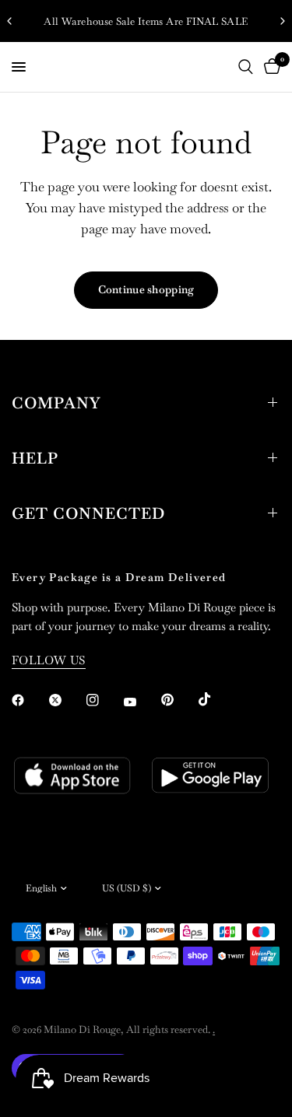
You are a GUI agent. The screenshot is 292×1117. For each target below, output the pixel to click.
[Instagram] (103, 700)
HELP (35, 458)
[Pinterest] (178, 699)
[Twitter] (66, 700)
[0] (269, 67)
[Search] (246, 67)
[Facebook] (29, 700)
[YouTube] (141, 702)
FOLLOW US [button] (49, 660)
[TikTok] (216, 699)
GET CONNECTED (88, 513)
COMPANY (56, 403)
